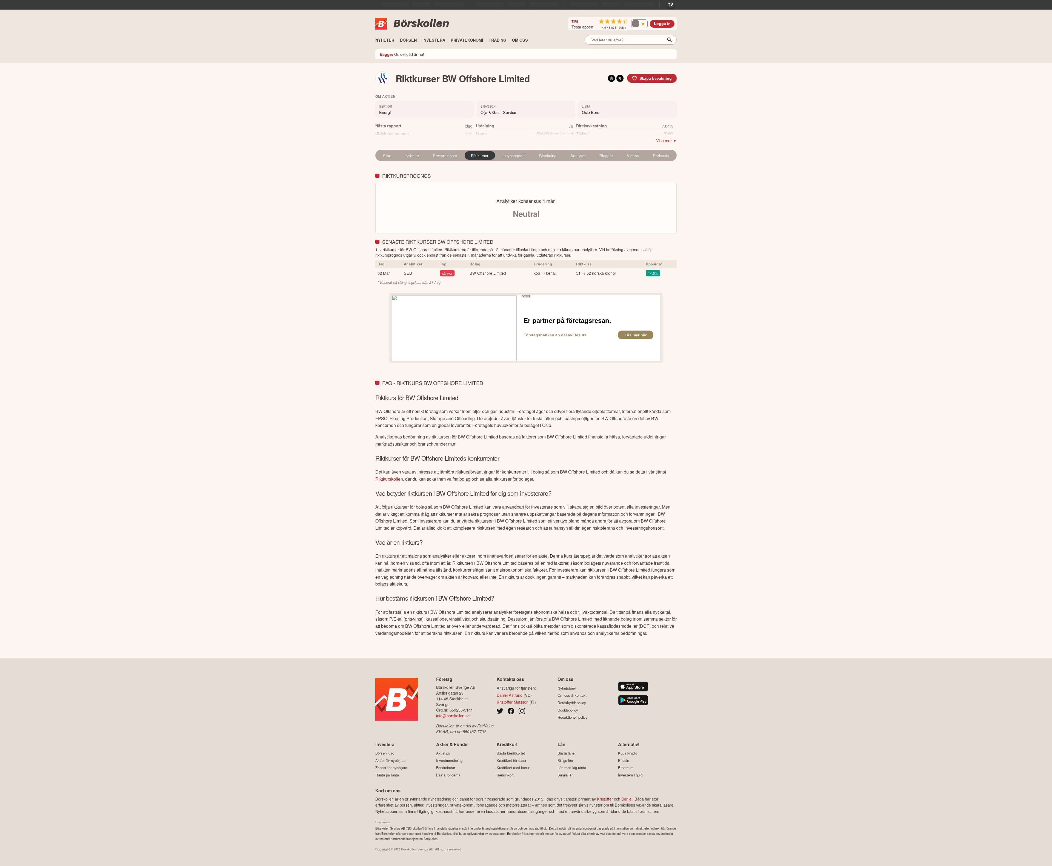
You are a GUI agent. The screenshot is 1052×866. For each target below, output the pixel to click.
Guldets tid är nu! (402, 54)
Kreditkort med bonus (514, 767)
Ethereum (625, 767)
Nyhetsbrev (567, 688)
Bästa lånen (567, 753)
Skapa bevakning (655, 78)
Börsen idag (384, 753)
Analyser (578, 155)
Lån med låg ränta (572, 767)
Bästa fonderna (448, 775)
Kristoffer (605, 799)
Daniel (626, 799)
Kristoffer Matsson (512, 702)
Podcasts (661, 155)
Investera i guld (630, 775)
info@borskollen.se (453, 715)
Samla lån (565, 775)
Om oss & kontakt (572, 695)
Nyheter (412, 155)
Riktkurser (479, 155)
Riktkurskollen (389, 479)
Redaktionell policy (573, 717)
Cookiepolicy (568, 710)
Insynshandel (513, 155)
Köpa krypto (627, 753)
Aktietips (443, 753)
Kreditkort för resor (511, 760)
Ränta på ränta (387, 775)
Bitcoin (623, 760)
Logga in (662, 24)
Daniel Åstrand (509, 695)
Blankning (547, 155)
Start (387, 155)
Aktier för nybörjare (390, 760)
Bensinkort (505, 775)
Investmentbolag (449, 760)
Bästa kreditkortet (511, 753)
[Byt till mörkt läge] (639, 23)
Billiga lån (565, 760)
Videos (633, 155)
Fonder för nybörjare (391, 767)
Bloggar (606, 155)
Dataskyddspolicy (572, 702)
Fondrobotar (445, 767)
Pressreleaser (445, 155)
